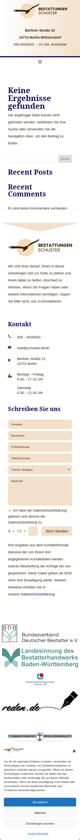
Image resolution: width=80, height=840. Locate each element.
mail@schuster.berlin (33, 348)
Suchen (65, 158)
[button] (74, 751)
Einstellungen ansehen (40, 823)
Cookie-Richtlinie (38, 833)
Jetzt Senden (56, 531)
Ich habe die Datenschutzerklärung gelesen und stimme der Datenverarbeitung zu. (37, 516)
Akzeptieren (40, 802)
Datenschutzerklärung (38, 594)
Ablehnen (40, 812)
